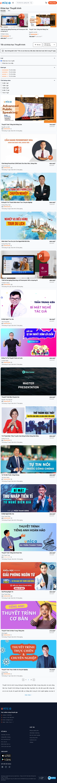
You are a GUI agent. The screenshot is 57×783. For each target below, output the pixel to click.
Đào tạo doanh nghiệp (35, 735)
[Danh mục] (13, 2)
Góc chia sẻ (4, 741)
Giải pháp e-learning (34, 732)
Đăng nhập (52, 3)
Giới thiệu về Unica (5, 734)
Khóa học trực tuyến (8, 61)
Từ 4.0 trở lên (12, 72)
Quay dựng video (34, 737)
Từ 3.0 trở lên (12, 76)
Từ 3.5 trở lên (12, 74)
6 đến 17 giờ (5, 90)
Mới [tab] (9, 10)
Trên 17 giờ (5, 92)
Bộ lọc (39, 44)
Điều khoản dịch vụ (5, 744)
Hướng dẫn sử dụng (5, 737)
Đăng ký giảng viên (34, 730)
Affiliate (31, 742)
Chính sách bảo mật (6, 746)
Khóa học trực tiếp (7, 63)
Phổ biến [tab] (3, 10)
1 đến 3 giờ (5, 85)
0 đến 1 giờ (5, 83)
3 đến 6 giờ (5, 88)
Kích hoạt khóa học (5, 739)
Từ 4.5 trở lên (12, 70)
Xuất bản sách (33, 739)
